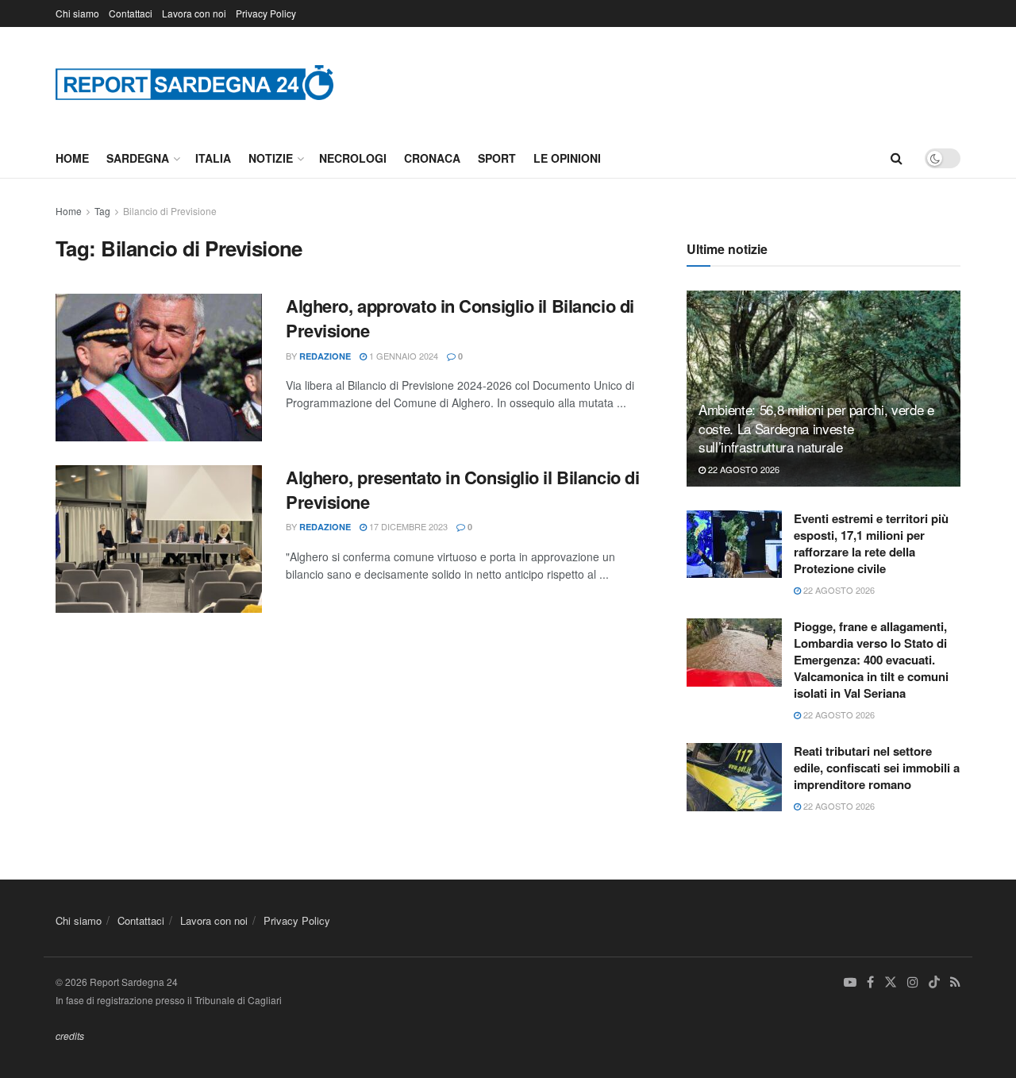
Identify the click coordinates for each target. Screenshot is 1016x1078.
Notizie (270, 158)
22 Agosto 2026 (742, 469)
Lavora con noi (194, 13)
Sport (497, 158)
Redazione (325, 356)
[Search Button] (896, 158)
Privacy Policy (266, 13)
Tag (102, 211)
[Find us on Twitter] (890, 982)
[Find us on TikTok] (934, 982)
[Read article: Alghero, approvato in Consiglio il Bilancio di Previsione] (159, 367)
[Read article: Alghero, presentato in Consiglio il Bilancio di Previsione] (159, 539)
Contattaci (130, 13)
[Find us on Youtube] (850, 982)
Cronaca (432, 158)
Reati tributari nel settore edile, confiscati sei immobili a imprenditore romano (877, 767)
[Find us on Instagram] (912, 982)
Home (72, 158)
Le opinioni (567, 158)
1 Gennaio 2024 (402, 355)
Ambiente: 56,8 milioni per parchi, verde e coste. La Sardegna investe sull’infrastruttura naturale (816, 428)
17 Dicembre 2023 (407, 526)
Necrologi (353, 158)
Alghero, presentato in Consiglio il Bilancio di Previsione (462, 489)
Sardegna (137, 158)
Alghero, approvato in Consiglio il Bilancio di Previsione (460, 318)
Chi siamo (77, 13)
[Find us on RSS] (955, 982)
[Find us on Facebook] (870, 982)
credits (70, 1035)
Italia (213, 158)
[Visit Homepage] (194, 82)
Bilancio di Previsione (170, 211)
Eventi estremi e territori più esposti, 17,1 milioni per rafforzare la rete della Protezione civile (871, 543)
